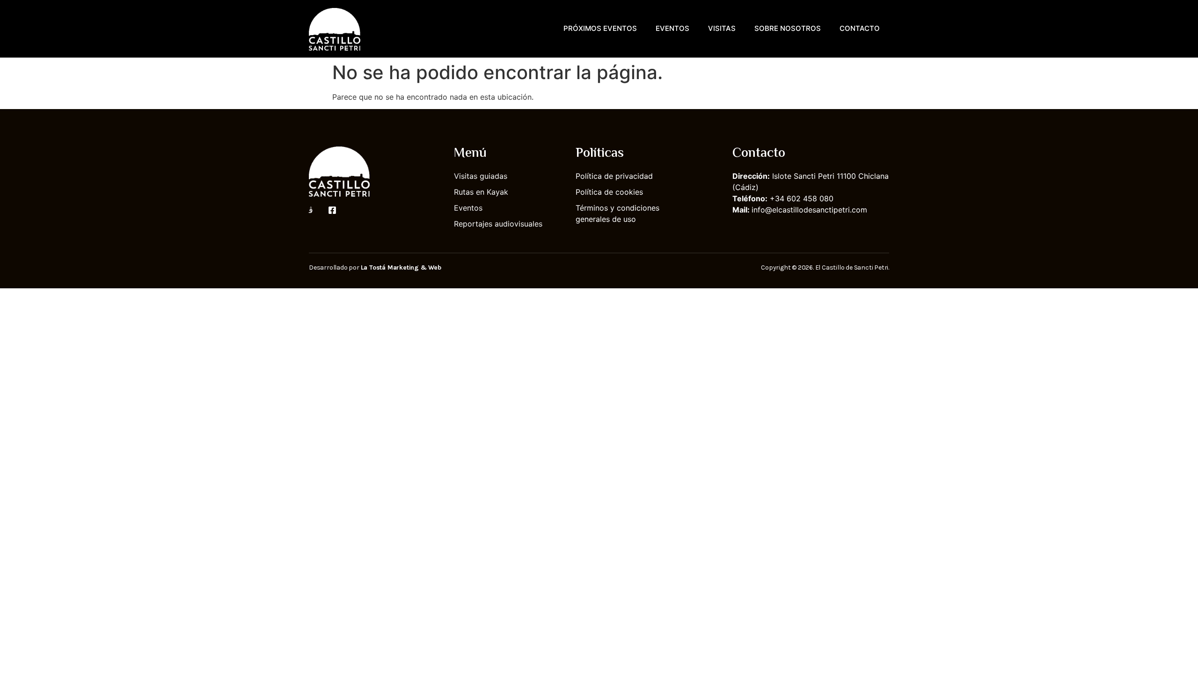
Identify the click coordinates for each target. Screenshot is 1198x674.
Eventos (672, 28)
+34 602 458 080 (801, 198)
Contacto (860, 28)
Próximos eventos (600, 28)
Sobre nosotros (787, 28)
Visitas (722, 28)
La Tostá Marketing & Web (401, 267)
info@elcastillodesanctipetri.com (809, 209)
